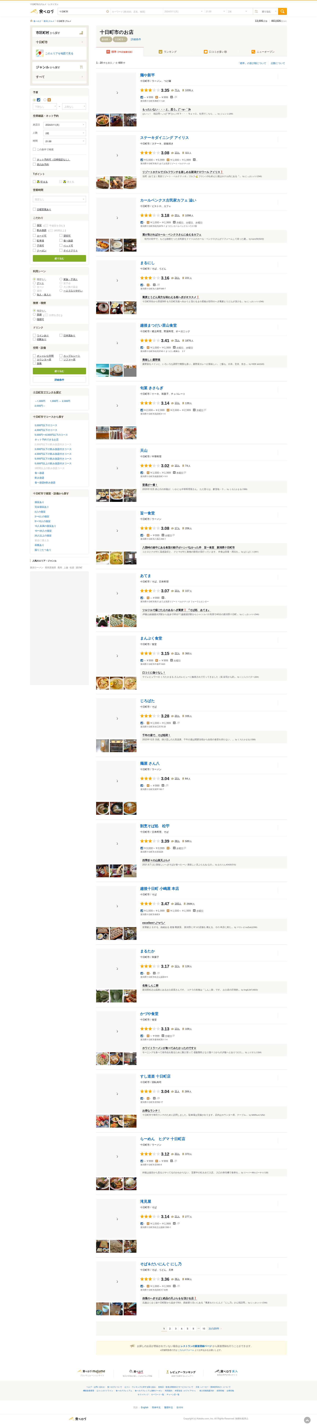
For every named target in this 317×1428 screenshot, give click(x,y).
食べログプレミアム (124, 1390)
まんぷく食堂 (151, 638)
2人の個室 (40, 511)
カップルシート (71, 355)
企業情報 (230, 1390)
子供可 (40, 245)
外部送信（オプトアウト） (186, 1390)
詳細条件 (59, 379)
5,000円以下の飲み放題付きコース (53, 458)
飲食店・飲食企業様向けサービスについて (175, 1386)
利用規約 (168, 1390)
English (144, 1407)
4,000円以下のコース (46, 430)
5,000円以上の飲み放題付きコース (53, 463)
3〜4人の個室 (42, 516)
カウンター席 (44, 359)
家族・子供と (70, 279)
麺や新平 (147, 74)
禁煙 (39, 314)
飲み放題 (41, 230)
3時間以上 (59, 230)
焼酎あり (41, 339)
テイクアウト (70, 250)
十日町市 (119, 39)
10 (204, 1328)
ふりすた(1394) (255, 1052)
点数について (278, 63)
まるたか (147, 950)
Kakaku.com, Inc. (205, 1418)
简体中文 (156, 1407)
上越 (66, 567)
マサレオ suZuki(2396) (247, 927)
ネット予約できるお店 (47, 439)
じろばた (147, 700)
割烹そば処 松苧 (155, 825)
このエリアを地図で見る (59, 53)
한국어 (179, 1407)
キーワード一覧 (157, 1394)
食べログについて (114, 1386)
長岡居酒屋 (51, 567)
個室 (39, 225)
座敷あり (39, 545)
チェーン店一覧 (173, 1394)
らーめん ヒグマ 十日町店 (162, 1138)
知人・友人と (44, 294)
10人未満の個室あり (45, 526)
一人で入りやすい (73, 290)
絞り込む (59, 258)
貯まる (44, 181)
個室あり (39, 502)
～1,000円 (40, 401)
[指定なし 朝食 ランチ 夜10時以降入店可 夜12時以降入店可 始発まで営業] (59, 199)
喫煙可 (40, 319)
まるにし (147, 262)
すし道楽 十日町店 (155, 1076)
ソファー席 (69, 359)
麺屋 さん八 (150, 763)
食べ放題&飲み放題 (45, 482)
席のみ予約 (43, 164)
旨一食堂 (147, 512)
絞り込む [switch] (266, 11)
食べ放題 (68, 240)
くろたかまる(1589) (238, 489)
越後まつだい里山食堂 (158, 325)
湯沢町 (79, 567)
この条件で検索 (45, 149)
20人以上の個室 (43, 535)
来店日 (36, 124)
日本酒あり (69, 335)
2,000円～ (40, 405)
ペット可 (68, 245)
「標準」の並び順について (252, 63)
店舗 (261, 20)
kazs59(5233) (258, 238)
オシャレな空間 (45, 355)
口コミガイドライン (105, 1390)
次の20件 (214, 1328)
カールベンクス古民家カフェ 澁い (168, 200)
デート (40, 283)
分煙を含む (55, 315)
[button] (107, 11)
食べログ (42, 11)
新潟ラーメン (37, 567)
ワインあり (43, 335)
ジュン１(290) (226, 113)
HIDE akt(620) (258, 363)
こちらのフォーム (186, 1349)
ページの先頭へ (307, 1420)
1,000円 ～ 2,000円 (60, 401)
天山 (143, 450)
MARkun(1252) (258, 1114)
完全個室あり (42, 506)
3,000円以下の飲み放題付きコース (53, 449)
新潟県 (105, 39)
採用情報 (220, 1390)
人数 (35, 132)
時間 (35, 140)
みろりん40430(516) (227, 864)
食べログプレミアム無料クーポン (148, 1390)
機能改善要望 (88, 1390)
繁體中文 (168, 1407)
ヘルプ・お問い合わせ (95, 1386)
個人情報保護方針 (206, 1390)
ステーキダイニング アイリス (164, 137)
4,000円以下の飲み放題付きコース (53, 453)
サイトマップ (143, 1394)
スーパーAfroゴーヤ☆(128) (256, 1172)
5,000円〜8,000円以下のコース (51, 434)
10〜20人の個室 (43, 530)
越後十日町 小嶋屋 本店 (159, 888)
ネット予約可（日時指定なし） (53, 159)
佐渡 (72, 567)
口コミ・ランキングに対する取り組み (140, 1386)
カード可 (41, 235)
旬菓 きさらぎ (151, 387)
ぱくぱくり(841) (251, 551)
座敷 (39, 363)
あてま (145, 575)
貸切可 (67, 235)
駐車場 (40, 240)
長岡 (60, 567)
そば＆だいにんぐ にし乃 (161, 1263)
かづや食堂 (149, 1013)
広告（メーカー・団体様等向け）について (213, 1386)
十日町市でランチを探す (47, 392)
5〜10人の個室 (42, 521)
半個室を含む (56, 225)
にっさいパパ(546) (253, 176)
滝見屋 (145, 1201)
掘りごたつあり (43, 549)
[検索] (282, 11)
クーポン (41, 250)
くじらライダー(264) (249, 676)
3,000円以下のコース (46, 425)
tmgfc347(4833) (251, 989)
